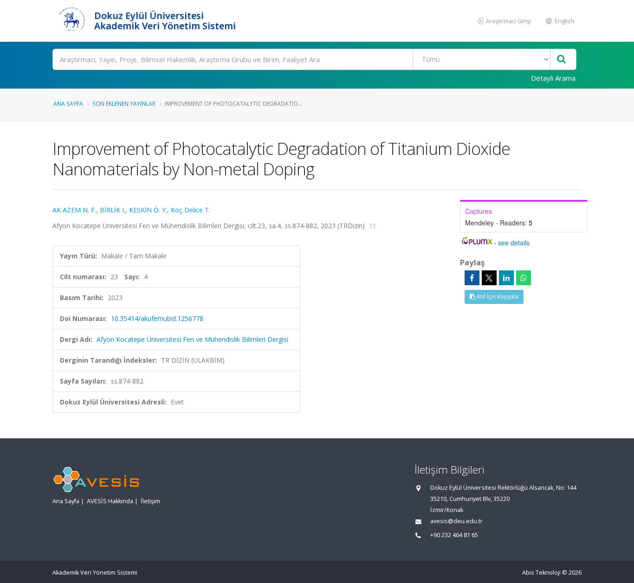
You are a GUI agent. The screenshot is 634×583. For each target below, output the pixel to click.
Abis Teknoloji (541, 573)
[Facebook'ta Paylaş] (472, 277)
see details (514, 242)
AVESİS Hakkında (110, 501)
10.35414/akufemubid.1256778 (157, 318)
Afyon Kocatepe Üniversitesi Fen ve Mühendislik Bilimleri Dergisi (192, 339)
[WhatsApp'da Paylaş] (523, 277)
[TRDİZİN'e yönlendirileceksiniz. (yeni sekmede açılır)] (372, 225)
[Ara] (561, 59)
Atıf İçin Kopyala (496, 297)
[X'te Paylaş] (489, 277)
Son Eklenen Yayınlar (123, 103)
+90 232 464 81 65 (454, 535)
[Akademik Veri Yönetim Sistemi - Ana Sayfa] (72, 21)
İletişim (150, 501)
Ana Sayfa (68, 103)
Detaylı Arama (553, 78)
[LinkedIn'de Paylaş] (506, 277)
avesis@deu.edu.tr (456, 521)
